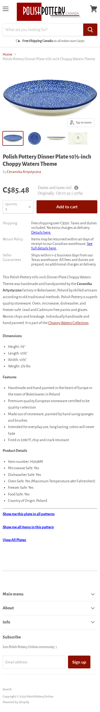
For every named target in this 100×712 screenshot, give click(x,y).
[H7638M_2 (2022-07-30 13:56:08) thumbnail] (56, 138)
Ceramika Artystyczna (24, 172)
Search (7, 689)
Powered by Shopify (16, 702)
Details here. (41, 232)
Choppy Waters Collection (68, 323)
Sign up (79, 661)
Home (7, 54)
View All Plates (14, 540)
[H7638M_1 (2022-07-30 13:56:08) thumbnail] (35, 138)
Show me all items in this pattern (28, 527)
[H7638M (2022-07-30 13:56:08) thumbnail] (13, 138)
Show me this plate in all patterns (29, 514)
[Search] (90, 30)
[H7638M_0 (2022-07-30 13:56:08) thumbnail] (78, 138)
